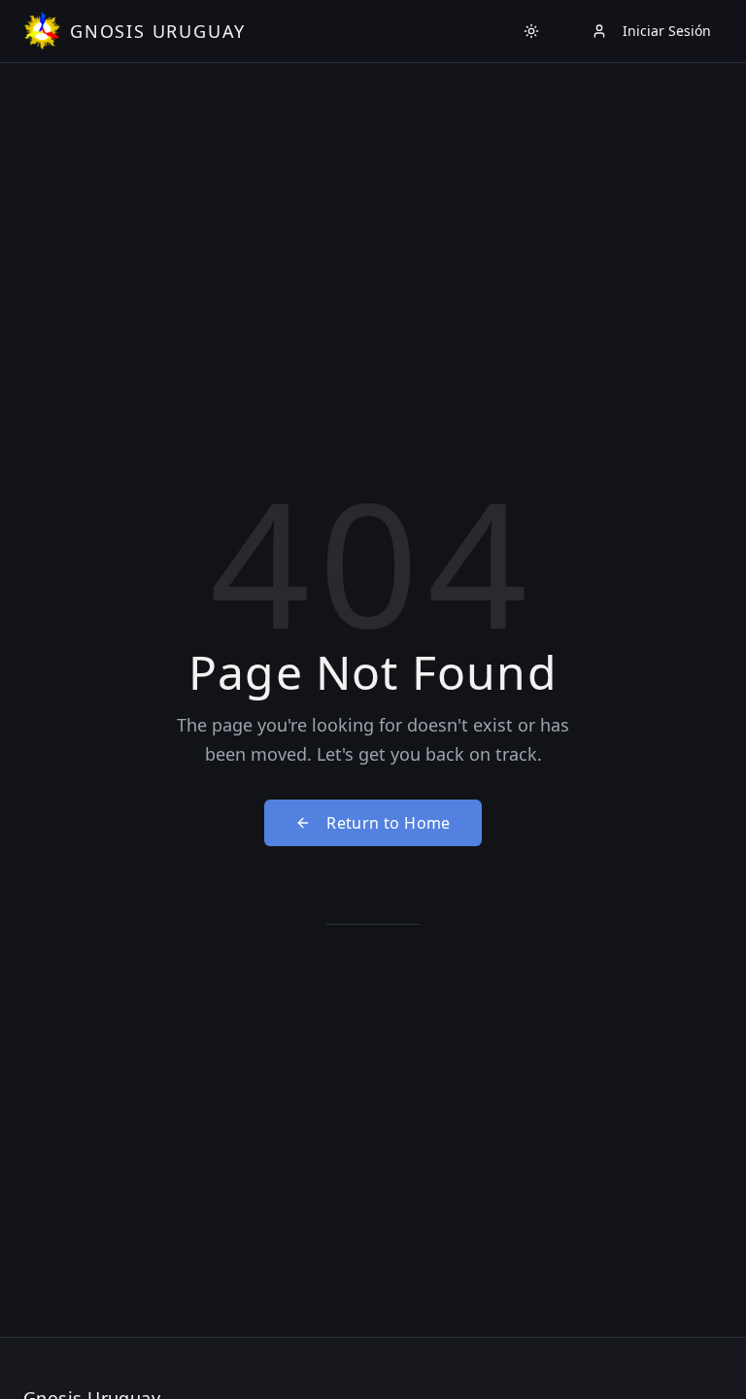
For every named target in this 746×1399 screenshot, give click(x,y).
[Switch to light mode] (531, 31)
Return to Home (388, 823)
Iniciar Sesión (667, 30)
